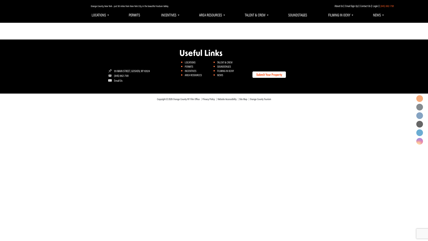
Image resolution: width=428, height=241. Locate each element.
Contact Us (365, 6)
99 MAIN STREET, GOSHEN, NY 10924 (132, 71)
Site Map (243, 99)
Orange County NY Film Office (186, 99)
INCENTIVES (168, 15)
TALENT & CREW (255, 15)
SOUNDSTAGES (297, 15)
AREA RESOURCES (210, 15)
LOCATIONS (99, 15)
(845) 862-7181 (387, 6)
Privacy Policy (208, 99)
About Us (339, 6)
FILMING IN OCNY (339, 15)
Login (375, 6)
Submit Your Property (269, 74)
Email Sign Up (351, 6)
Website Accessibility (227, 99)
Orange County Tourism (260, 99)
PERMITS (134, 15)
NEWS (377, 15)
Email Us (118, 80)
